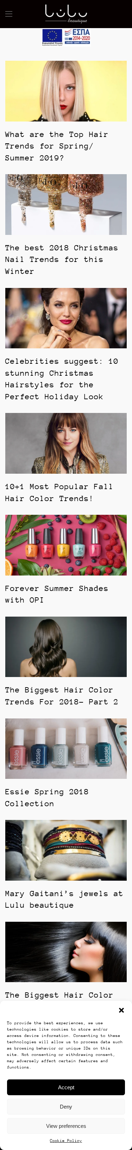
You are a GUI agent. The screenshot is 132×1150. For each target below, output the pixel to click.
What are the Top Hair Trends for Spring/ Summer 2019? (57, 146)
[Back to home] (66, 14)
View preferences (66, 1126)
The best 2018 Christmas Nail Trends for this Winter (62, 259)
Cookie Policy (66, 1140)
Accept (66, 1087)
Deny (66, 1107)
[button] (121, 1009)
